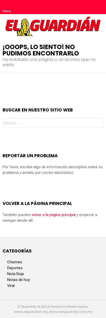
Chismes (14, 262)
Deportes (15, 268)
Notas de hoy (18, 279)
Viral (11, 285)
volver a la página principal (53, 214)
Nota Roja (15, 274)
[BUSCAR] (99, 7)
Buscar (98, 123)
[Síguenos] (88, 7)
